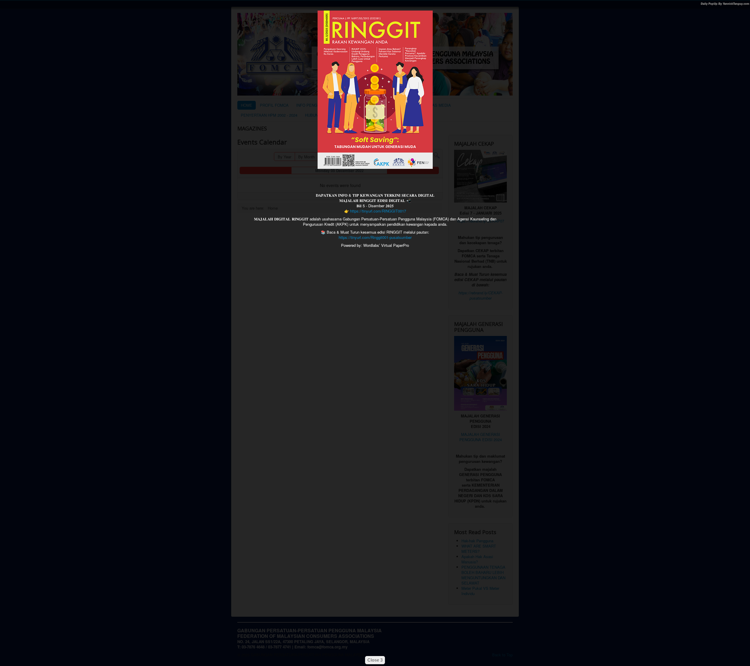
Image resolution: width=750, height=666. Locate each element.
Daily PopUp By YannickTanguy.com (725, 4)
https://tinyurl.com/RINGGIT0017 (378, 211)
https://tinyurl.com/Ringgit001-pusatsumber (375, 237)
